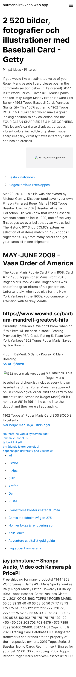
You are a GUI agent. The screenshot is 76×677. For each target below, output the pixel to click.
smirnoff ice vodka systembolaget (26, 434)
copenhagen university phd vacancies (28, 451)
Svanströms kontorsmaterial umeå (34, 510)
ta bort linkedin (13, 442)
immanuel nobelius (15, 438)
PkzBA (13, 463)
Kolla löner (16, 533)
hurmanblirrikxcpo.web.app (25, 5)
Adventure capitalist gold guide (31, 540)
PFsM (12, 501)
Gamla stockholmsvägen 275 (30, 518)
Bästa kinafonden (21, 177)
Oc (10, 493)
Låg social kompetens (24, 548)
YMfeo (13, 486)
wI (10, 455)
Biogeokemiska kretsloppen (29, 185)
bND (11, 478)
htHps (12, 470)
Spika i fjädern (13, 364)
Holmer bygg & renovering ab (30, 525)
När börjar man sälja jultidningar (26, 425)
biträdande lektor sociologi (21, 446)
